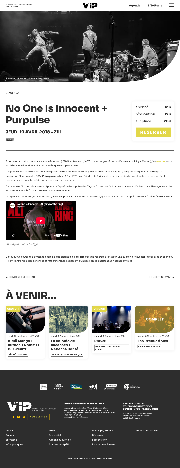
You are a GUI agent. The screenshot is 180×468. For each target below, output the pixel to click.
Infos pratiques (14, 444)
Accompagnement (102, 430)
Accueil (10, 430)
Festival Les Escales (146, 430)
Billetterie (154, 5)
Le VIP (90, 5)
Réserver (153, 132)
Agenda (134, 5)
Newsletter (38, 417)
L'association (99, 439)
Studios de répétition (61, 444)
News (52, 430)
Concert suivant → (161, 277)
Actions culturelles (60, 439)
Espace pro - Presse (103, 444)
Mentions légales (104, 458)
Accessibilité (56, 435)
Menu (171, 5)
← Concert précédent (20, 277)
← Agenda (12, 92)
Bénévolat (98, 435)
